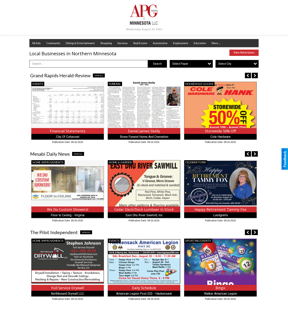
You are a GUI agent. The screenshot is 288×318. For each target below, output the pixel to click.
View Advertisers (244, 52)
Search (157, 63)
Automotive (160, 43)
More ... (216, 43)
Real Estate (140, 43)
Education (200, 43)
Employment (180, 43)
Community (53, 43)
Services (122, 43)
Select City (224, 63)
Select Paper (180, 63)
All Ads (36, 43)
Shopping (106, 43)
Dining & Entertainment (80, 43)
